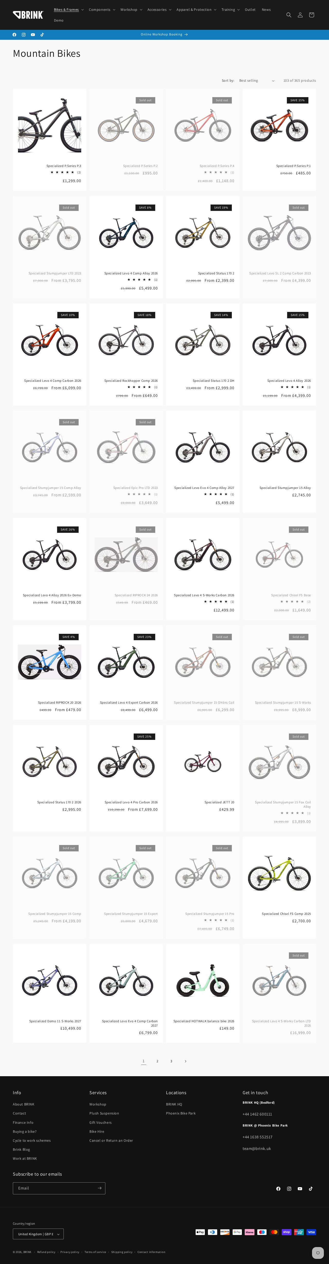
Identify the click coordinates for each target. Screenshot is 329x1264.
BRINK (27, 1252)
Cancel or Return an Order (111, 1140)
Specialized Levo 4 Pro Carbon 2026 (131, 802)
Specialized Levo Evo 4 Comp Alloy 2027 (204, 488)
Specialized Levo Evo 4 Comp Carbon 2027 (130, 1023)
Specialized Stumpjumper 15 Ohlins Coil (204, 703)
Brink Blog (21, 1149)
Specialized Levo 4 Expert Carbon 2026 (129, 703)
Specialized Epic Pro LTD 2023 (135, 488)
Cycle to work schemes (32, 1140)
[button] (68, 9)
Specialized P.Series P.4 (217, 166)
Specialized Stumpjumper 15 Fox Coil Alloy (283, 804)
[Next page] (185, 1061)
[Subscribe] (99, 1188)
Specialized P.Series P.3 (64, 166)
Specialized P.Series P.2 (140, 166)
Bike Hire (96, 1131)
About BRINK (23, 1104)
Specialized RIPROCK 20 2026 (59, 703)
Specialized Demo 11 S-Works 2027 (55, 1021)
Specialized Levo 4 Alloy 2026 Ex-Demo (52, 595)
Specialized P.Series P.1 (293, 166)
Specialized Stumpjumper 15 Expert (131, 914)
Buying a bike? (24, 1131)
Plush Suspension (104, 1113)
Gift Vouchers (100, 1122)
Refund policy (46, 1252)
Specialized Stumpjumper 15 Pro (209, 914)
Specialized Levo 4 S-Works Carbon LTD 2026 (281, 1023)
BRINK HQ (174, 1104)
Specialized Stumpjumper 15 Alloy (285, 488)
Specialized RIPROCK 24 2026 (136, 595)
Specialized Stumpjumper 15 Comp (54, 914)
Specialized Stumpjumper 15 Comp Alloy (50, 488)
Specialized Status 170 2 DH (213, 381)
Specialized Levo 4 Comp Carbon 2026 (52, 381)
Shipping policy (122, 1252)
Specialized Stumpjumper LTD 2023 (55, 273)
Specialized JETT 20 (219, 802)
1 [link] (144, 1061)
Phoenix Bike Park (181, 1113)
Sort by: (228, 80)
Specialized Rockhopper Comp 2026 (131, 381)
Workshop (97, 1104)
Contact (19, 1113)
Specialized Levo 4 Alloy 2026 (289, 381)
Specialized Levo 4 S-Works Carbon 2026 (204, 595)
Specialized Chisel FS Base (291, 595)
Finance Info (23, 1122)
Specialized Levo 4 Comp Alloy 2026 (131, 273)
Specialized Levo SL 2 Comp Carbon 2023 (280, 273)
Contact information (151, 1252)
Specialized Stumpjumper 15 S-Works (283, 703)
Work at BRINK (25, 1158)
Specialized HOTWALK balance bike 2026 (203, 1021)
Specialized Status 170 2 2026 (59, 802)
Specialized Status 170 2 (216, 273)
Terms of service (95, 1252)
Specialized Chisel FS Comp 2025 (286, 914)
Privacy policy (69, 1252)
